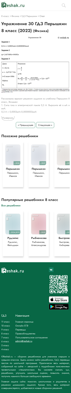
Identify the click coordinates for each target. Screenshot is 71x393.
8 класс (5, 333)
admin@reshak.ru (23, 341)
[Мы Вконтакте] (51, 269)
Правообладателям (25, 333)
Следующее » (45, 125)
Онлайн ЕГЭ (21, 325)
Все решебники (10, 205)
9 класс (5, 329)
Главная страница (24, 321)
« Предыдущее (25, 125)
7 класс (5, 337)
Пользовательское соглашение (31, 337)
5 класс (5, 345)
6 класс (5, 341)
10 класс (5, 325)
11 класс (5, 321)
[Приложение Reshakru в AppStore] (59, 302)
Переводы (20, 329)
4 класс (5, 349)
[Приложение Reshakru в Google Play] (59, 309)
